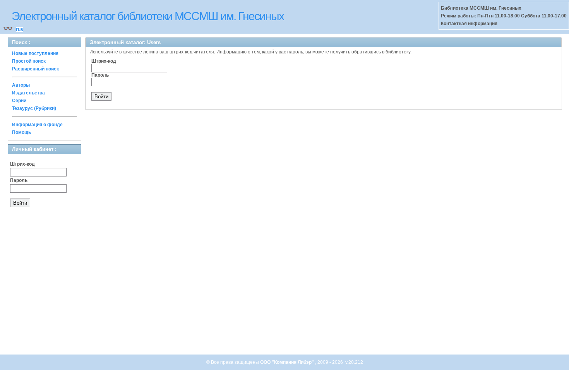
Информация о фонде (37, 124)
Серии (19, 100)
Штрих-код (22, 164)
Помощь (21, 132)
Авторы (21, 85)
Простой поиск (29, 61)
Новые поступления (35, 53)
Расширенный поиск (35, 69)
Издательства (28, 93)
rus (19, 29)
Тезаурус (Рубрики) (34, 108)
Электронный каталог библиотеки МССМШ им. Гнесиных (148, 16)
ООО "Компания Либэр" (287, 362)
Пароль (18, 180)
